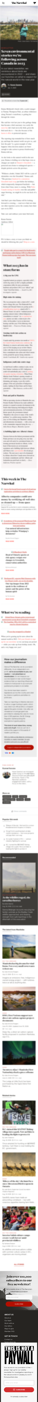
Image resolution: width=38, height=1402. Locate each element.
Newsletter (7, 48)
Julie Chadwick (9, 1137)
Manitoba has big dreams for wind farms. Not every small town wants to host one (18, 966)
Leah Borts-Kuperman (11, 1189)
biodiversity (7, 796)
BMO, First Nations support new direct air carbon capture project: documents (18, 1018)
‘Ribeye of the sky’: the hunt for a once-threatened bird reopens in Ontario (20, 826)
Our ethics (8, 1326)
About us (7, 1318)
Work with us (9, 1323)
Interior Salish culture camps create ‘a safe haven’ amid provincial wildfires (16, 1238)
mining (27, 799)
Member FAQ (9, 1331)
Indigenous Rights (9, 799)
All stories (19, 1264)
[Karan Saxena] (4, 86)
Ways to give (9, 1329)
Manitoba (20, 799)
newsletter (6, 802)
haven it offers (6, 133)
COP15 (15, 796)
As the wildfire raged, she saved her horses (16, 899)
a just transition (19, 451)
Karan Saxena (16, 85)
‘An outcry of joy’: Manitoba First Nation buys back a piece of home (18, 1070)
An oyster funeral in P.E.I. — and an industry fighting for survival (18, 840)
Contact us (8, 1339)
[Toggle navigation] (3, 3)
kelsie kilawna (8, 904)
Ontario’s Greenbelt (24, 162)
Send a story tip (10, 1342)
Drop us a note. (29, 242)
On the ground (9, 895)
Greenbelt (23, 796)
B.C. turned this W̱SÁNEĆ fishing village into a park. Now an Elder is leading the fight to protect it (18, 847)
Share (6, 94)
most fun (4, 128)
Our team (7, 1321)
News (4, 1013)
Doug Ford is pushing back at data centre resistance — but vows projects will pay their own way (20, 833)
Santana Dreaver (9, 1243)
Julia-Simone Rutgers (11, 972)
